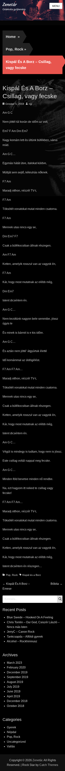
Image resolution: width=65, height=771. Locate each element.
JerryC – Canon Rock (20, 631)
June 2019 (13, 691)
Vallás (11, 746)
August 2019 (15, 681)
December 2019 (17, 672)
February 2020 (16, 667)
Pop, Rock (16, 49)
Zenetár (10, 4)
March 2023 (14, 662)
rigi (30, 103)
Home (13, 37)
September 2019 (17, 677)
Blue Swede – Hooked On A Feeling (30, 617)
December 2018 (17, 701)
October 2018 (15, 705)
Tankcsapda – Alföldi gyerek (25, 636)
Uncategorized (16, 741)
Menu (56, 6)
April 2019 (13, 696)
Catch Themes (48, 764)
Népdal (11, 732)
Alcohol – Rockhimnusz (22, 641)
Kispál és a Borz (31, 574)
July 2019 (13, 686)
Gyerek (11, 727)
